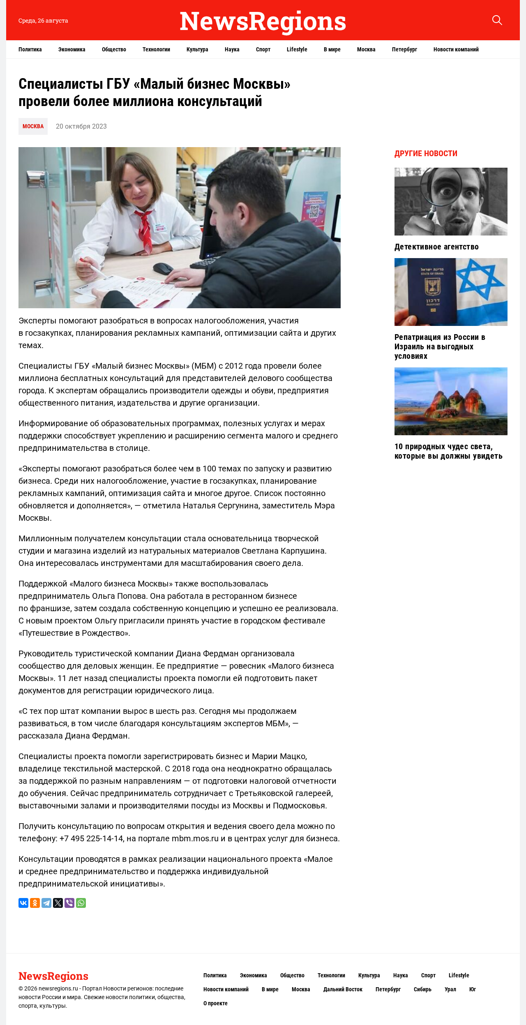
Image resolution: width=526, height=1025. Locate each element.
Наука (232, 49)
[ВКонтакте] (23, 903)
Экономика (71, 49)
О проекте (215, 1003)
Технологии (156, 49)
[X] (58, 903)
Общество (114, 49)
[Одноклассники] (35, 903)
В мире (332, 49)
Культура (197, 49)
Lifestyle (297, 49)
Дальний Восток (342, 989)
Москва (366, 49)
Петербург (404, 49)
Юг (472, 989)
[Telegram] (46, 903)
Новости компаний (456, 49)
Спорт (263, 49)
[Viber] (69, 903)
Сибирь (422, 989)
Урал (450, 989)
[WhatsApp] (81, 903)
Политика (30, 49)
